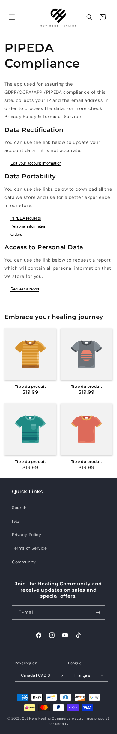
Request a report (24, 289)
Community (24, 562)
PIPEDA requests (25, 218)
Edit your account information (36, 163)
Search (19, 507)
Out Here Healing (36, 718)
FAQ (16, 521)
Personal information (28, 226)
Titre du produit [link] (30, 386)
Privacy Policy (26, 534)
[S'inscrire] (98, 612)
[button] (12, 17)
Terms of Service (29, 548)
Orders (16, 234)
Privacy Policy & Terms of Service (42, 117)
